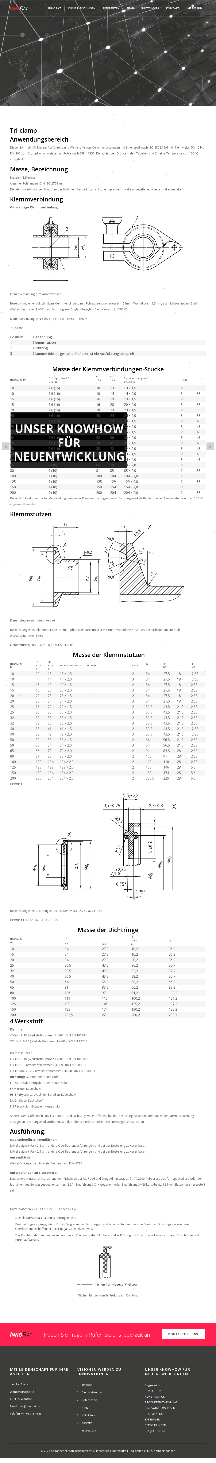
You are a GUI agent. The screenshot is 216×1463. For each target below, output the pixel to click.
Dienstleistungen (82, 8)
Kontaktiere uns (183, 1334)
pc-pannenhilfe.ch (62, 1451)
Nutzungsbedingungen (160, 1451)
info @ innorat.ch (29, 1406)
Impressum (194, 8)
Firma (131, 8)
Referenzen (111, 8)
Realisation (136, 1451)
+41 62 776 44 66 (31, 1413)
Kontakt (173, 8)
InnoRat (54, 8)
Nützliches (150, 8)
